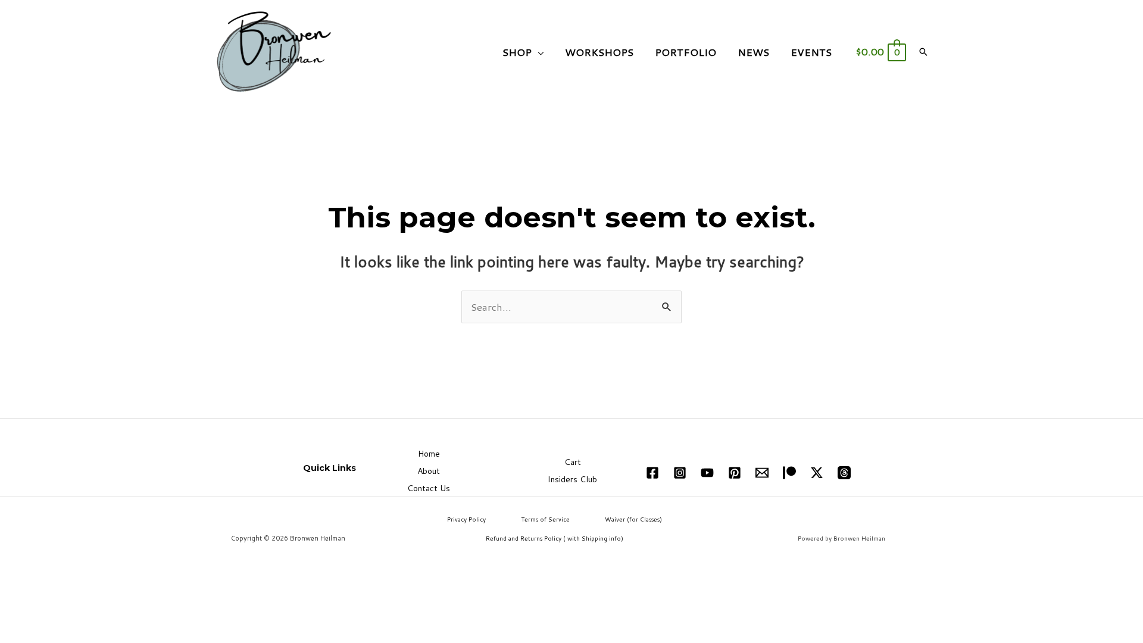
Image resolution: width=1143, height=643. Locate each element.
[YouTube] (707, 472)
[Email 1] (762, 472)
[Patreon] (789, 472)
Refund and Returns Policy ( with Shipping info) (554, 538)
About (428, 471)
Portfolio (685, 52)
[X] (816, 472)
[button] (923, 51)
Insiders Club (572, 479)
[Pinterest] (734, 472)
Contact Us (428, 488)
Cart (572, 462)
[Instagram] (679, 472)
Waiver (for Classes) (633, 519)
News (753, 52)
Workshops (599, 52)
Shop (517, 52)
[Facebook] (652, 472)
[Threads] (844, 472)
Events (811, 52)
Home (429, 454)
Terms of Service (545, 519)
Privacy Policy (466, 519)
